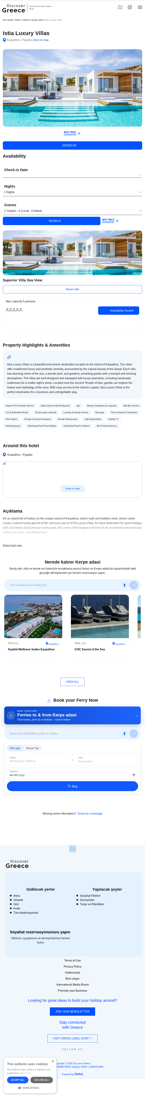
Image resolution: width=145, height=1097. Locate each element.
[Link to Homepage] (14, 15)
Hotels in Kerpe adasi (33, 20)
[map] (120, 7)
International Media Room (72, 984)
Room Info (72, 289)
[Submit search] (133, 585)
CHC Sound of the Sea (90, 649)
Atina (16, 895)
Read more (25, 1073)
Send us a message (90, 813)
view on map (41, 39)
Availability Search (121, 310)
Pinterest (83, 1057)
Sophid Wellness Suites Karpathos (31, 649)
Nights (9, 186)
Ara (74, 786)
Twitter (69, 1055)
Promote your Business (72, 990)
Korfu (16, 908)
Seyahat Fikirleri (90, 895)
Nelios (79, 1074)
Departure (14, 771)
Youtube (76, 1057)
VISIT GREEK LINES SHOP (71, 1038)
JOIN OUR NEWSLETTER (72, 1011)
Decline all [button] (41, 1079)
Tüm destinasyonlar (25, 912)
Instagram (63, 1057)
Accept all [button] (17, 1079)
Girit (16, 904)
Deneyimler (87, 899)
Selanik (18, 899)
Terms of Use (72, 960)
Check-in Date (16, 170)
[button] (30, 1088)
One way (15, 748)
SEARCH (54, 220)
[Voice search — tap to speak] (124, 585)
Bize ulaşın (73, 978)
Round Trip (32, 748)
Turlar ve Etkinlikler (92, 904)
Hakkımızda (72, 972)
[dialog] (30, 1075)
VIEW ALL (72, 681)
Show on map (72, 488)
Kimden (13, 758)
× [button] (52, 1061)
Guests (10, 205)
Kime (81, 758)
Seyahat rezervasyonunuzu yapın (40, 932)
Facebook (57, 1057)
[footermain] (72, 849)
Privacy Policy (73, 966)
